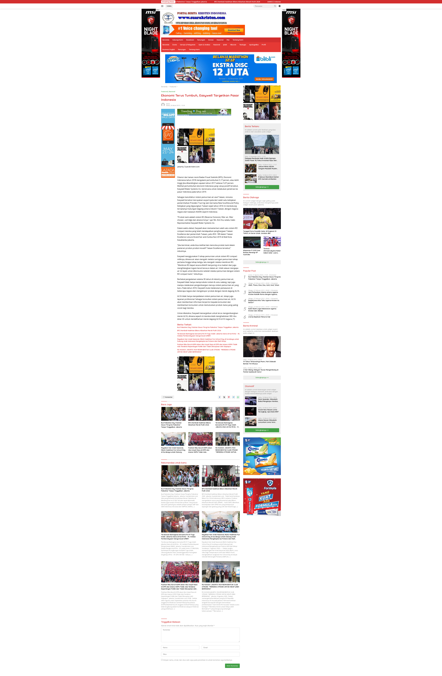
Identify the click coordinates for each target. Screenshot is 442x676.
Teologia (242, 45)
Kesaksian (190, 40)
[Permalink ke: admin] (163, 104)
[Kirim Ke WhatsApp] (238, 397)
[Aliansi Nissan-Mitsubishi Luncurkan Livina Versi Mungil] (250, 422)
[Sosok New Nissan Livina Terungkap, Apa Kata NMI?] (250, 411)
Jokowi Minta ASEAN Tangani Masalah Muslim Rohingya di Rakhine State (268, 167)
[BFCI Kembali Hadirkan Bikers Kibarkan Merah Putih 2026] (200, 414)
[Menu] (162, 6)
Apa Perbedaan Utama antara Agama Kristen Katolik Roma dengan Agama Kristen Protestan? (263, 293)
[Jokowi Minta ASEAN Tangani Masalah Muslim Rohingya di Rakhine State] (250, 168)
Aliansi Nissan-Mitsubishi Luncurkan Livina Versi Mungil (267, 421)
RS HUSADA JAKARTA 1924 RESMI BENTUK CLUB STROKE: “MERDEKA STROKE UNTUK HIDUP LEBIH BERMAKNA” (206, 351)
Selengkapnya (261, 187)
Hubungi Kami (177, 40)
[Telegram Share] (233, 397)
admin (168, 104)
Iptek (225, 45)
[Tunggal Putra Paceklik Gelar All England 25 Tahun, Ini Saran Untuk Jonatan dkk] (262, 218)
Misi (228, 40)
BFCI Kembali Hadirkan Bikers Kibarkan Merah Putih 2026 (199, 330)
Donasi (211, 40)
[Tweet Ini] (224, 397)
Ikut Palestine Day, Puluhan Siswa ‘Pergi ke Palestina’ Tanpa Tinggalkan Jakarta (207, 327)
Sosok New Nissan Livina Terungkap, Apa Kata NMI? (268, 411)
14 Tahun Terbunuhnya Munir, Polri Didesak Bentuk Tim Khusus (259, 363)
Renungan (201, 40)
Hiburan (233, 45)
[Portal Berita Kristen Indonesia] (195, 18)
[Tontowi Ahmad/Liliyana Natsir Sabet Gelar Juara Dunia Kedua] (272, 241)
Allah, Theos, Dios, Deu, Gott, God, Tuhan (263, 285)
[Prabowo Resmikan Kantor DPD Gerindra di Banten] (250, 178)
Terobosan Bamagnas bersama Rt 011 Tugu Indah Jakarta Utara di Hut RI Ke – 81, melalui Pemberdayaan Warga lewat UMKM (208, 335)
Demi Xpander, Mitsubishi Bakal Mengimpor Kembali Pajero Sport (268, 400)
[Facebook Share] (219, 397)
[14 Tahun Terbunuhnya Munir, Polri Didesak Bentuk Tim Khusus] (262, 346)
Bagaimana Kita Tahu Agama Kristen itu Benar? (263, 301)
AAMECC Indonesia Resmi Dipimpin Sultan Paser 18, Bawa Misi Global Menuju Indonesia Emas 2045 (218, 2)
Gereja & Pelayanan (187, 45)
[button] (275, 6)
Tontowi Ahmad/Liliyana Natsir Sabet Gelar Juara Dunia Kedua (272, 251)
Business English (169, 49)
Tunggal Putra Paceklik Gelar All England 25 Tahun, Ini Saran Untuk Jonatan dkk (259, 232)
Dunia (174, 45)
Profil (264, 45)
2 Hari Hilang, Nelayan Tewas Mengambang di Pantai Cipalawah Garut (260, 371)
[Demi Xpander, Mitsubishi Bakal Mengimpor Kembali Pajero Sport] (250, 401)
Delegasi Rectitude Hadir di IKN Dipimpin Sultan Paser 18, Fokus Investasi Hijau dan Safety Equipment (261, 159)
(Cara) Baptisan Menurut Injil (259, 317)
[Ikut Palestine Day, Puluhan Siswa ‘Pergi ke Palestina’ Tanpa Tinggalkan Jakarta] (173, 414)
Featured (164, 91)
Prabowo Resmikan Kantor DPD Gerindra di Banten (268, 178)
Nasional (220, 40)
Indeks (169, 6)
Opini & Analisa (204, 45)
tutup (157, 10)
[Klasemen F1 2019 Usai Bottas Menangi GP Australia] (252, 242)
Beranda (166, 40)
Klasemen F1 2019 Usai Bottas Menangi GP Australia (251, 252)
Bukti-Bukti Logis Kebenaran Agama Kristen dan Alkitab (262, 310)
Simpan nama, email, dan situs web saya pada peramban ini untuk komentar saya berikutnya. (197, 660)
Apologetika (254, 45)
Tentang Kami (238, 40)
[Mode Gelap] (280, 6)
